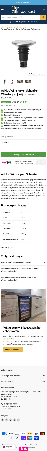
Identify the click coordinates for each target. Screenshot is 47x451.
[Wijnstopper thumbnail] (20, 81)
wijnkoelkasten (8, 341)
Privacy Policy (29, 445)
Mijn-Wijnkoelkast (7, 27)
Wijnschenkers (21, 27)
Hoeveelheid (5, 142)
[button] (8, 447)
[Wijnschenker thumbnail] (27, 81)
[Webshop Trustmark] (23, 162)
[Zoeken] (43, 17)
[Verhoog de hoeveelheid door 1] (20, 147)
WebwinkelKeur (40, 445)
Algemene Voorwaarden (16, 445)
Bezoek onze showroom (13, 349)
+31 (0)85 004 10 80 (10, 404)
